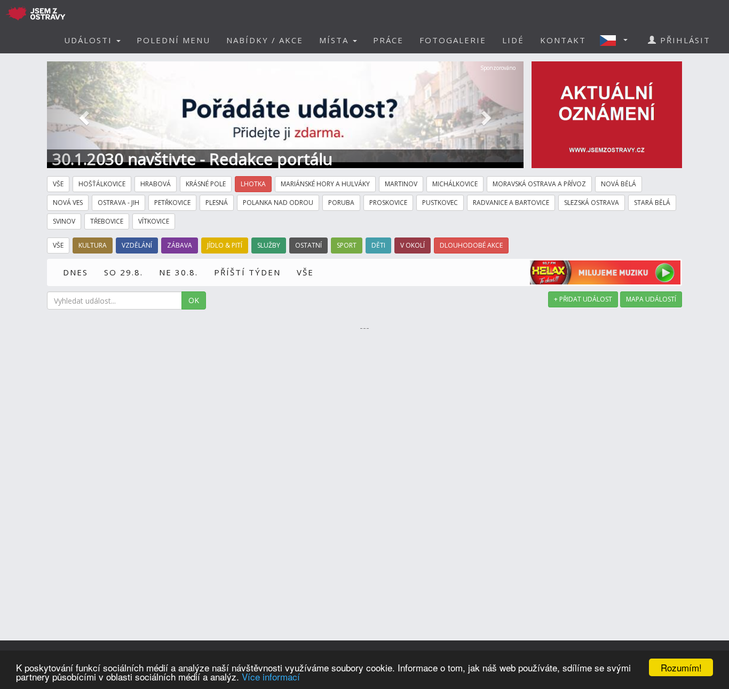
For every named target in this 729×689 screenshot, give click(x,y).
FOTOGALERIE (452, 40)
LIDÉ (513, 40)
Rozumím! (681, 667)
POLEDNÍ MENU (173, 40)
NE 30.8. (178, 272)
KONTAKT (563, 40)
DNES (75, 272)
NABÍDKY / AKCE (264, 40)
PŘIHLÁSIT (683, 40)
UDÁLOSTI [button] (89, 40)
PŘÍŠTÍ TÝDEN (247, 272)
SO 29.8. (123, 272)
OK (193, 300)
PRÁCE (388, 40)
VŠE (305, 272)
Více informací (271, 676)
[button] (617, 40)
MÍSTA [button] (335, 40)
